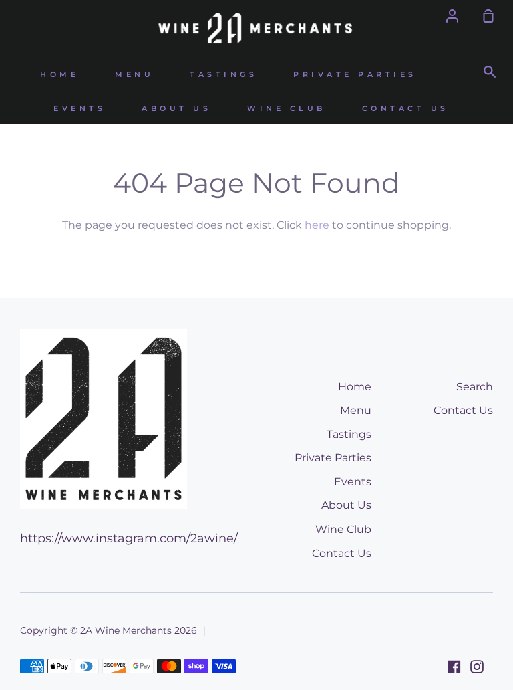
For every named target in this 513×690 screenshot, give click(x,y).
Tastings (223, 74)
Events (79, 108)
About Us (176, 108)
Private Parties (355, 74)
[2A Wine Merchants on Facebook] (454, 666)
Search (474, 386)
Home (59, 74)
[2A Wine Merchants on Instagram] (477, 666)
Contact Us (405, 108)
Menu (134, 74)
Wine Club (286, 108)
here (317, 225)
